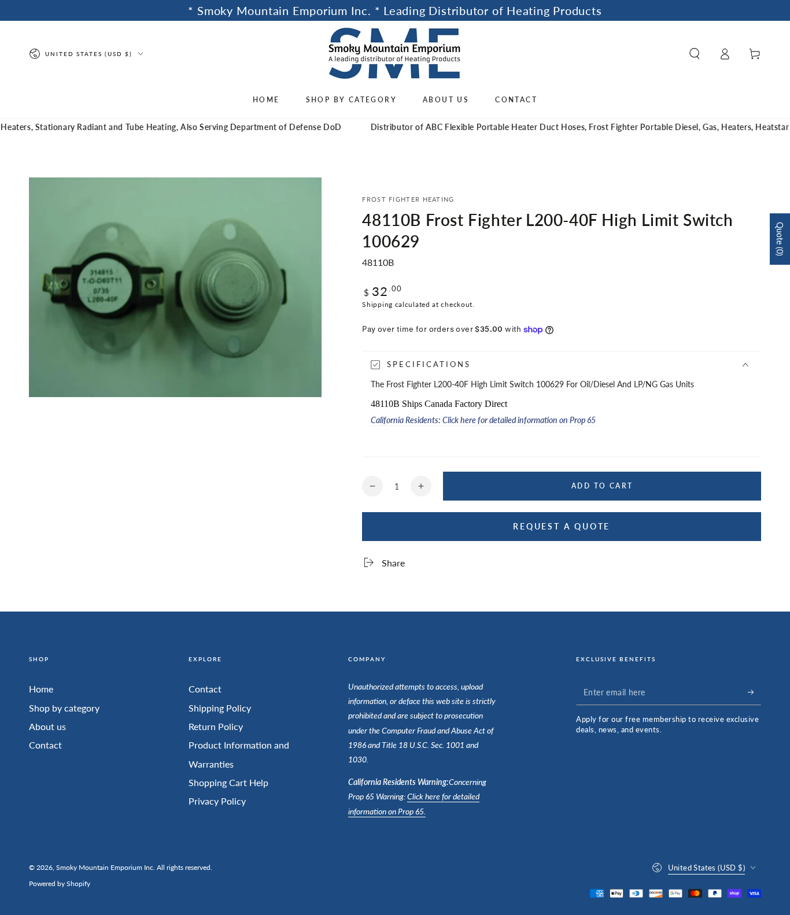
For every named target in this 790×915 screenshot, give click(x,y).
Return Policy (216, 726)
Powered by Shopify (59, 883)
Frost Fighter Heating (408, 199)
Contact (45, 744)
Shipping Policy (220, 707)
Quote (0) (780, 239)
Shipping (377, 304)
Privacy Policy (217, 800)
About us (47, 726)
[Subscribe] (754, 692)
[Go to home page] (395, 53)
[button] (695, 53)
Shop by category (64, 707)
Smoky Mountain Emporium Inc (104, 867)
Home (41, 688)
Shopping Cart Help (228, 782)
